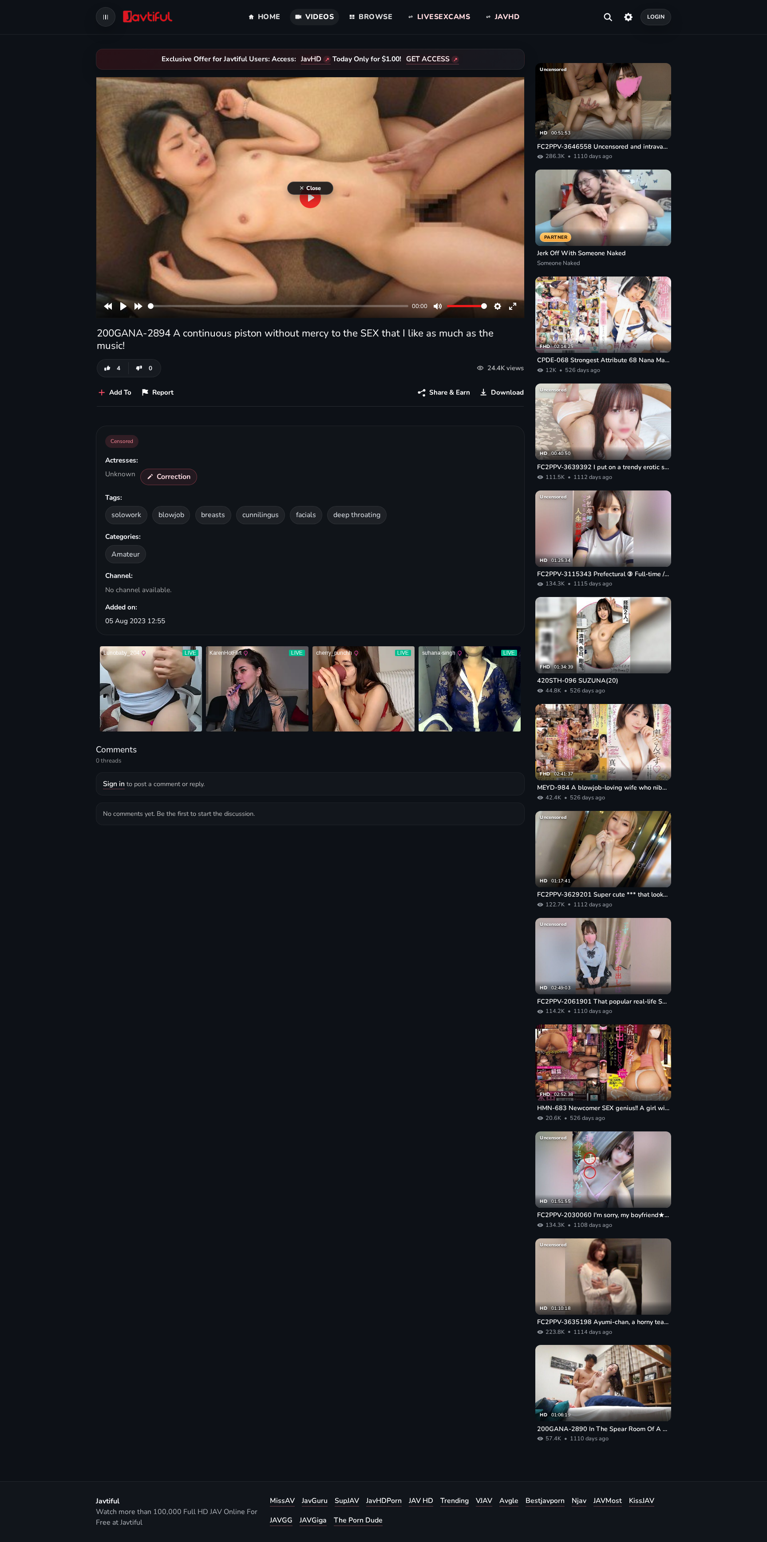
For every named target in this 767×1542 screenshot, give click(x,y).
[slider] (278, 306)
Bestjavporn (545, 1501)
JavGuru (315, 1501)
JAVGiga (313, 1520)
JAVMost (607, 1501)
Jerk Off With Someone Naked (581, 253)
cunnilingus (260, 515)
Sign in (114, 784)
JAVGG (281, 1520)
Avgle (508, 1501)
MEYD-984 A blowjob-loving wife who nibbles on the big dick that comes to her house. (603, 787)
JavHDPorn (384, 1501)
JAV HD (421, 1501)
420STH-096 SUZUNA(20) (577, 680)
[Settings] (628, 17)
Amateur (125, 554)
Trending (454, 1501)
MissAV (282, 1501)
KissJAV (641, 1501)
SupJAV (347, 1501)
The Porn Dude (358, 1520)
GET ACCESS (428, 59)
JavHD (311, 59)
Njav (579, 1501)
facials (306, 515)
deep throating (356, 515)
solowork (126, 515)
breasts (213, 515)
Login (656, 16)
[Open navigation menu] (105, 17)
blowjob (171, 515)
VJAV (484, 1501)
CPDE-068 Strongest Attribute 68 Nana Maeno (603, 360)
